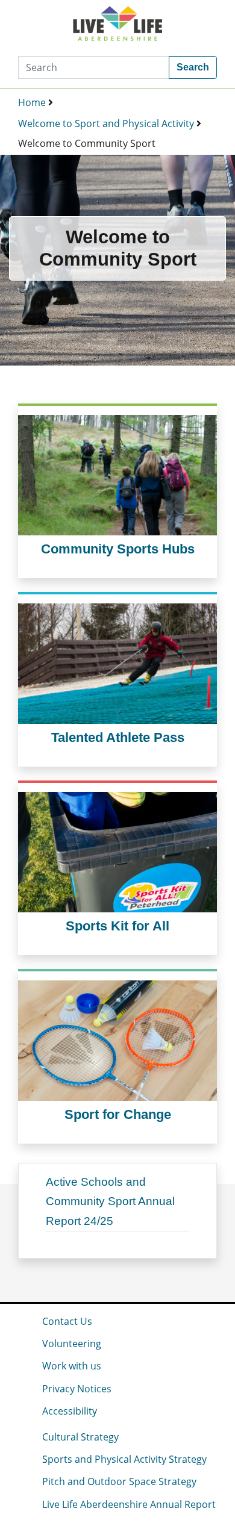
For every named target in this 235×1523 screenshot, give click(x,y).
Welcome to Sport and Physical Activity (106, 123)
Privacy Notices (76, 1388)
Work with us (71, 1365)
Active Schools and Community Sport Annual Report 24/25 (110, 1201)
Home (32, 102)
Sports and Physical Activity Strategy (124, 1459)
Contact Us (67, 1321)
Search (193, 67)
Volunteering (71, 1343)
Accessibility (69, 1411)
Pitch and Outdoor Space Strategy (119, 1481)
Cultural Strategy (80, 1437)
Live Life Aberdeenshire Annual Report (129, 1504)
